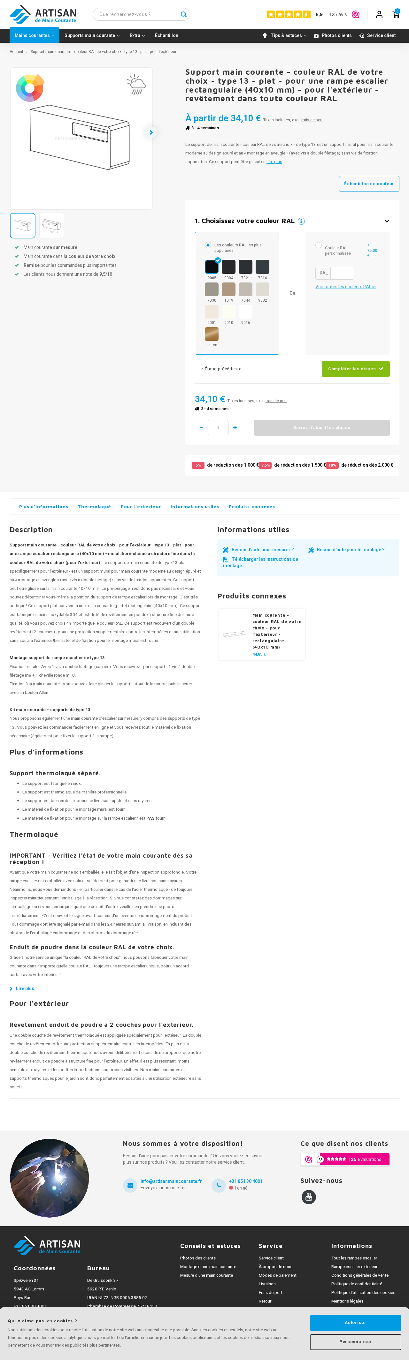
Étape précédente (223, 369)
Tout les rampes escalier (354, 1258)
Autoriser (355, 1322)
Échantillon (166, 35)
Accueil (16, 52)
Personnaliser (355, 1342)
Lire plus (274, 162)
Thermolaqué (94, 506)
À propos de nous (275, 1267)
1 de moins (201, 427)
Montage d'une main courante (208, 1267)
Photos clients (337, 35)
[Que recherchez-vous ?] (183, 14)
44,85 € (259, 654)
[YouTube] (309, 1197)
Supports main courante (90, 35)
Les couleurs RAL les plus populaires (238, 247)
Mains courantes (32, 35)
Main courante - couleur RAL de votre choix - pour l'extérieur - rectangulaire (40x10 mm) (277, 631)
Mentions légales (347, 1301)
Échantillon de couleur (369, 184)
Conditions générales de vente (360, 1275)
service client (231, 1162)
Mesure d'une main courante (206, 1275)
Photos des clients (198, 1258)
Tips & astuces (286, 35)
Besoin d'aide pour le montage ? (351, 549)
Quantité (218, 427)
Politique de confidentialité (356, 1284)
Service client (381, 35)
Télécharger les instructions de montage (260, 562)
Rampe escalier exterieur (354, 1267)
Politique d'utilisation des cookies (363, 1292)
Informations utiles (195, 506)
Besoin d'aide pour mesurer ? (263, 549)
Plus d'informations (43, 506)
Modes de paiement (278, 1275)
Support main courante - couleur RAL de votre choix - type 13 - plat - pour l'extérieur (103, 52)
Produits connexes (252, 506)
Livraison (267, 1284)
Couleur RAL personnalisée (351, 250)
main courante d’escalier (94, 718)
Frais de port (270, 1292)
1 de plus (234, 427)
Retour (265, 1301)
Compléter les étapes (352, 369)
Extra (135, 35)
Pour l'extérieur (141, 506)
